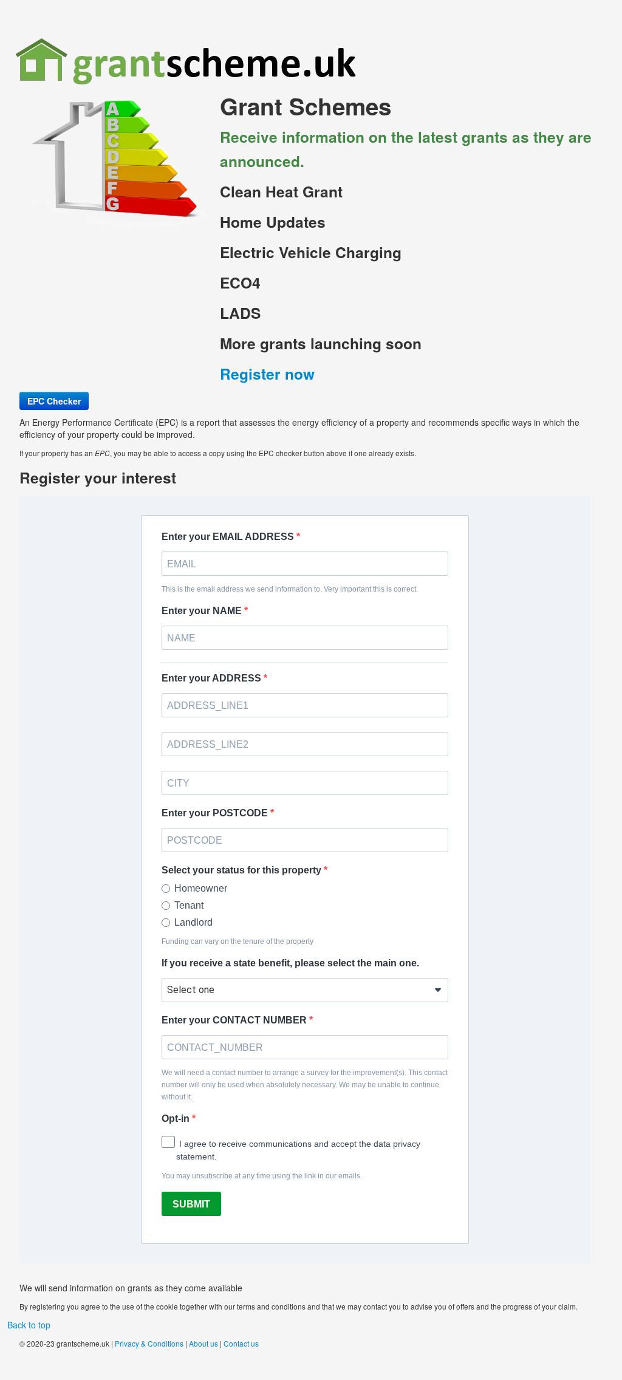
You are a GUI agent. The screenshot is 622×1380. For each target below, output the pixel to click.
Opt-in (177, 1118)
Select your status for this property (243, 870)
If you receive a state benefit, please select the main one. (290, 963)
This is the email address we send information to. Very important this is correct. (290, 589)
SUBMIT (191, 1204)
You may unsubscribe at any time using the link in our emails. (262, 1176)
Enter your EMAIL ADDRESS (229, 536)
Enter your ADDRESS (213, 678)
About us (203, 1343)
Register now (267, 373)
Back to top (28, 1325)
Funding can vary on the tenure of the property (237, 941)
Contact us (241, 1343)
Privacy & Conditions (149, 1343)
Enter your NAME (203, 611)
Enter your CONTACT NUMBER (235, 1020)
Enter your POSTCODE (216, 813)
